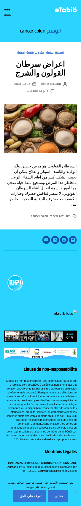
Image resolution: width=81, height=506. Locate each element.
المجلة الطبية (55, 53)
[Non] (75, 492)
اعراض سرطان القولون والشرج (40, 68)
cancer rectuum (60, 216)
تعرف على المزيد (29, 496)
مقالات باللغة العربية (30, 53)
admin (44, 84)
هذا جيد (58, 496)
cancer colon (39, 216)
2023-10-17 (22, 84)
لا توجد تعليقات (38, 91)
